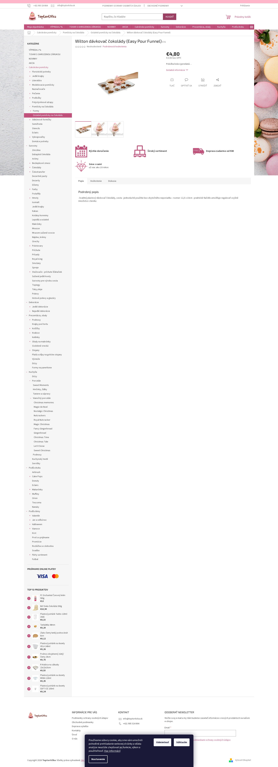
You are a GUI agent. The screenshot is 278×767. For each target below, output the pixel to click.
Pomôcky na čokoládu (42, 106)
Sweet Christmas (42, 450)
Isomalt (35, 202)
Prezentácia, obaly (38, 315)
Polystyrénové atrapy (42, 102)
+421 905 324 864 (131, 723)
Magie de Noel (41, 407)
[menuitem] (35, 27)
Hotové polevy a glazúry (44, 298)
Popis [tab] (81, 181)
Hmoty (35, 198)
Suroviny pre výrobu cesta (45, 280)
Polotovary (37, 245)
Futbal (35, 559)
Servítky (36, 463)
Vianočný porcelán (42, 398)
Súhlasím (181, 742)
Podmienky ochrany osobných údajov (121, 5)
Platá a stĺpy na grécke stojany (47, 354)
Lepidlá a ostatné (40, 219)
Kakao (35, 211)
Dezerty (36, 180)
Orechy (35, 241)
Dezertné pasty (39, 176)
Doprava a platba (80, 726)
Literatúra (37, 80)
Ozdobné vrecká (40, 346)
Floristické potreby (41, 71)
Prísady (35, 254)
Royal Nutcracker (42, 420)
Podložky (36, 98)
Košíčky (36, 328)
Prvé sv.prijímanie (40, 537)
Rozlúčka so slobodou (43, 546)
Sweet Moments (41, 385)
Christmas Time (41, 437)
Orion (34, 498)
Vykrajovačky (38, 137)
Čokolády (36, 167)
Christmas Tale (41, 441)
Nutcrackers (40, 415)
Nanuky (35, 507)
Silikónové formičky (41, 119)
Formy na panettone (42, 367)
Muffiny (35, 494)
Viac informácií (112, 751)
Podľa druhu (35, 467)
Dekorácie (34, 302)
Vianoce (36, 528)
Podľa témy (34, 511)
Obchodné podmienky (158, 5)
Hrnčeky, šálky (40, 389)
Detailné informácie (175, 70)
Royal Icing (37, 259)
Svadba (35, 550)
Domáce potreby (40, 141)
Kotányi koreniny (40, 215)
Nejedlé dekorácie (41, 311)
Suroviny (33, 145)
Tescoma (36, 502)
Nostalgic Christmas (43, 411)
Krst (34, 533)
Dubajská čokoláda (41, 154)
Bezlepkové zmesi (41, 163)
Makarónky (37, 489)
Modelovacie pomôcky (43, 85)
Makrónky (37, 224)
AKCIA (32, 63)
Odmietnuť (162, 742)
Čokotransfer (38, 172)
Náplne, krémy (39, 237)
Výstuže (36, 359)
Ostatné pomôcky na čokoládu (48, 115)
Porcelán (36, 380)
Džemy (35, 185)
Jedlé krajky (38, 76)
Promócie (37, 541)
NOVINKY (33, 58)
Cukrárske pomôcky (38, 67)
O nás (74, 738)
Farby (35, 189)
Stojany (35, 350)
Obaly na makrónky (41, 341)
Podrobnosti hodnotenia (114, 46)
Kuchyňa (33, 372)
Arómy (35, 158)
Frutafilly (36, 193)
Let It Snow (39, 446)
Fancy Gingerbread (43, 428)
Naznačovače (38, 89)
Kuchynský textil (40, 459)
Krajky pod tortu (40, 324)
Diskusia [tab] (112, 181)
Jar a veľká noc (39, 520)
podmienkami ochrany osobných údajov (211, 740)
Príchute (36, 250)
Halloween (37, 524)
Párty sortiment (39, 555)
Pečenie (36, 93)
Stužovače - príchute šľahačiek (47, 272)
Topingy (36, 285)
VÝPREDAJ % (35, 50)
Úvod (74, 734)
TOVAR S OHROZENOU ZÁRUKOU (44, 54)
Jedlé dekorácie (40, 306)
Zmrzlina (36, 150)
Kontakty (76, 730)
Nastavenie (98, 759)
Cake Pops (37, 476)
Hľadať (170, 16)
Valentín (36, 515)
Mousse (36, 228)
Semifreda (37, 124)
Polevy (35, 293)
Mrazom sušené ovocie (43, 233)
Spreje (35, 267)
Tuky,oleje (37, 289)
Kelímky (36, 337)
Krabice (36, 333)
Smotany (36, 263)
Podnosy (36, 320)
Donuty (35, 480)
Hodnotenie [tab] (96, 181)
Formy (36, 111)
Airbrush (36, 472)
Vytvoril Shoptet (243, 760)
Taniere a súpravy (41, 393)
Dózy (34, 363)
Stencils (36, 128)
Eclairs (35, 132)
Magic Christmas (42, 424)
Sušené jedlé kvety (41, 276)
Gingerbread (40, 433)
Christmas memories (44, 402)
